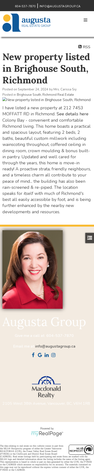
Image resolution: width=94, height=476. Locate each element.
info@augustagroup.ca (55, 346)
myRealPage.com (47, 433)
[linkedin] (47, 355)
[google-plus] (41, 355)
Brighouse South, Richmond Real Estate (45, 95)
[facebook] (34, 355)
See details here (72, 114)
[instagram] (54, 355)
